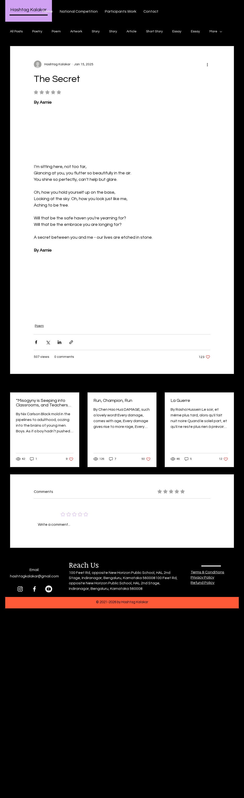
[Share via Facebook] (36, 342)
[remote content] (122, 131)
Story (96, 31)
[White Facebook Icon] (34, 589)
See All (229, 383)
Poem (56, 31)
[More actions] (207, 64)
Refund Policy (202, 583)
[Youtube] (48, 589)
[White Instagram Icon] (20, 589)
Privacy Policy (202, 577)
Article (132, 31)
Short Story (154, 31)
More (213, 31)
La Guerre (180, 400)
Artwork (76, 31)
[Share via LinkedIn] (59, 342)
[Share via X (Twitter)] (48, 342)
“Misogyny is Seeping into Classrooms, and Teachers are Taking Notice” (42, 402)
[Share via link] (71, 342)
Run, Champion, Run (112, 400)
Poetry (37, 31)
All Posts (16, 31)
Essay (176, 31)
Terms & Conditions (207, 572)
